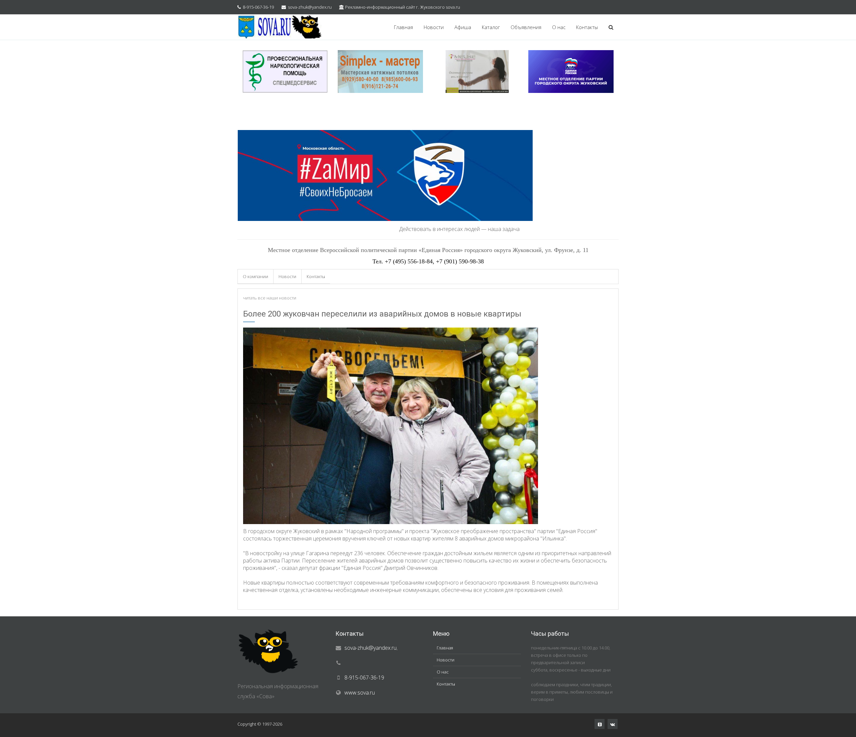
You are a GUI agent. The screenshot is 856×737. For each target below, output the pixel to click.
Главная (403, 27)
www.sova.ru (359, 692)
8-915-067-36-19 (258, 7)
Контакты (587, 27)
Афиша (462, 27)
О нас (558, 27)
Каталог (491, 27)
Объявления (526, 27)
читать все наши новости (269, 298)
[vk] (613, 724)
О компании (255, 276)
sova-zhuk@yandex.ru (310, 7)
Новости (434, 27)
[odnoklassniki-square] (600, 724)
